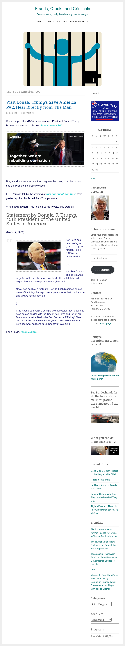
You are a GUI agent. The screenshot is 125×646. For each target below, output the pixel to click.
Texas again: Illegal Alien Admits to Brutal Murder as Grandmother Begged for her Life (104, 559)
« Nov (94, 178)
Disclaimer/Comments (76, 21)
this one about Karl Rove (61, 194)
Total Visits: (97, 636)
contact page (104, 323)
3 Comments (27, 113)
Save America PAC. (51, 125)
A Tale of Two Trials (100, 479)
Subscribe (103, 270)
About (39, 21)
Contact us (53, 21)
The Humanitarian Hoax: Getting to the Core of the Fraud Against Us (103, 545)
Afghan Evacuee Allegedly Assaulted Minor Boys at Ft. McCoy (104, 509)
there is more (28, 332)
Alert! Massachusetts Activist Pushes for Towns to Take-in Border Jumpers (104, 533)
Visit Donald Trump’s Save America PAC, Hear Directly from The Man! (41, 105)
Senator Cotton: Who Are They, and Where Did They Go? (104, 497)
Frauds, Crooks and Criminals (62, 8)
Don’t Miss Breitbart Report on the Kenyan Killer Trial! (104, 472)
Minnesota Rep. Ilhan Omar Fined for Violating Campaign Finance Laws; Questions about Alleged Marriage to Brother (104, 581)
